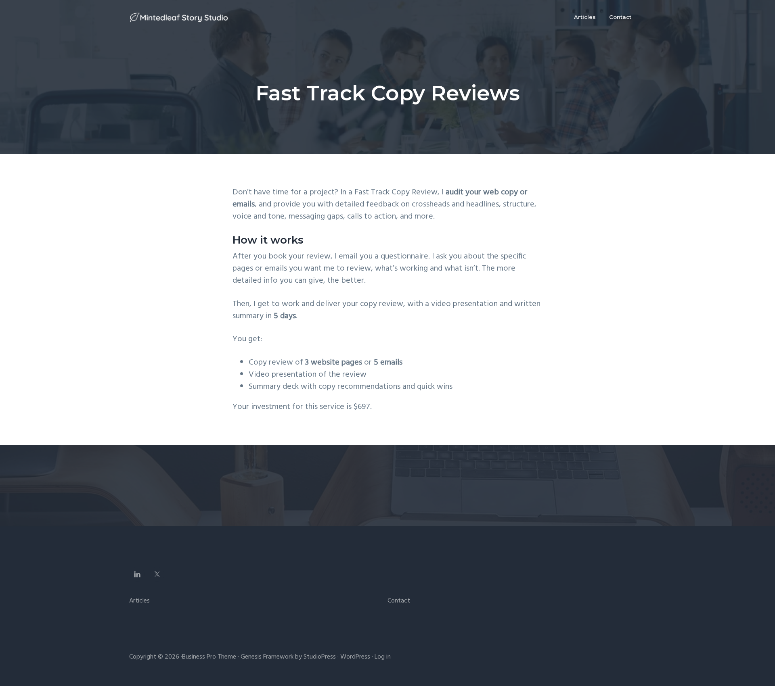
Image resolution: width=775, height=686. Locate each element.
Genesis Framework (267, 657)
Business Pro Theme (209, 657)
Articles (139, 601)
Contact (399, 601)
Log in (383, 657)
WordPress (355, 657)
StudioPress (320, 657)
